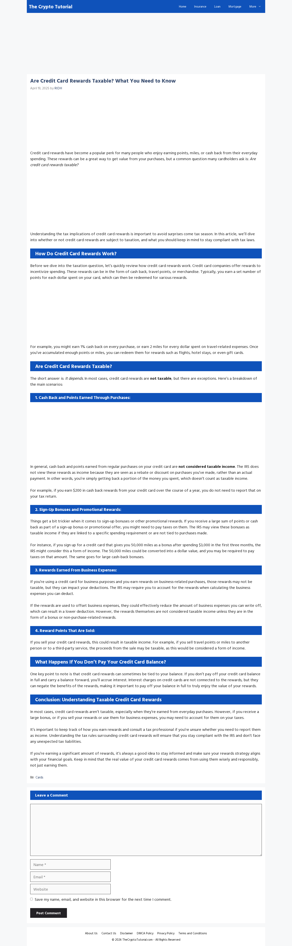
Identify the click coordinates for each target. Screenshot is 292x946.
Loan (217, 6)
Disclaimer (126, 933)
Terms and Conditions (192, 933)
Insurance (200, 6)
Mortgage (234, 6)
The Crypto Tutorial (50, 6)
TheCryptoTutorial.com (137, 939)
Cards (39, 777)
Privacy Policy (165, 933)
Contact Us (109, 933)
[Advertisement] (146, 44)
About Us (91, 933)
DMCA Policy (145, 933)
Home (182, 6)
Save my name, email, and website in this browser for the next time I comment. (103, 899)
